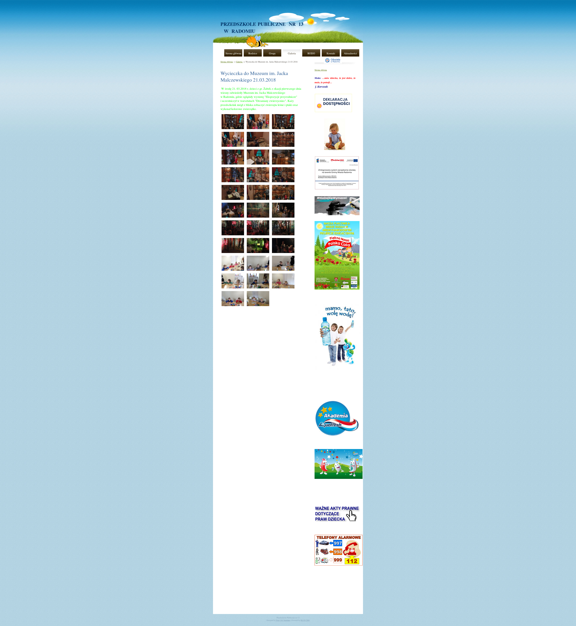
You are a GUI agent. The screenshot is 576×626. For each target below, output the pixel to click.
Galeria (292, 53)
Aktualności (350, 53)
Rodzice (252, 53)
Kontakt (331, 53)
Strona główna (233, 53)
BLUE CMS (305, 620)
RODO (311, 53)
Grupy (272, 53)
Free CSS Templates (283, 620)
